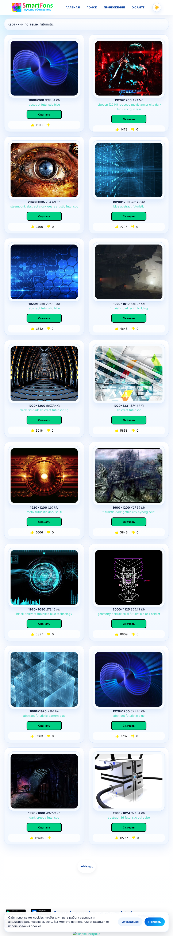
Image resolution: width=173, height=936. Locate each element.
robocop (102, 104)
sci (132, 308)
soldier (155, 614)
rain (138, 109)
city (151, 104)
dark (158, 104)
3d (30, 410)
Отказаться (130, 921)
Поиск (91, 7)
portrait (117, 614)
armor (144, 104)
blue (57, 104)
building (142, 308)
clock (42, 206)
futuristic (47, 104)
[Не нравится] (48, 125)
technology (64, 614)
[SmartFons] (32, 7)
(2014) (113, 104)
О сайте (138, 7)
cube (146, 817)
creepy (41, 817)
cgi (67, 410)
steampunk (18, 206)
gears (51, 206)
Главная (73, 7)
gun (132, 109)
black (23, 410)
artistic (60, 206)
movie (135, 104)
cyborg (143, 512)
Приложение (114, 7)
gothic (127, 512)
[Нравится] (33, 125)
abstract (34, 104)
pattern (54, 715)
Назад (87, 866)
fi (135, 308)
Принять (154, 921)
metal (30, 512)
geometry (104, 614)
